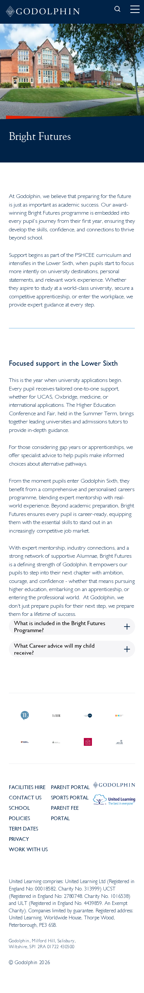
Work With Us (28, 849)
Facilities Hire (27, 787)
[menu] (135, 9)
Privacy (19, 838)
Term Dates (23, 828)
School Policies (19, 812)
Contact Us (25, 797)
